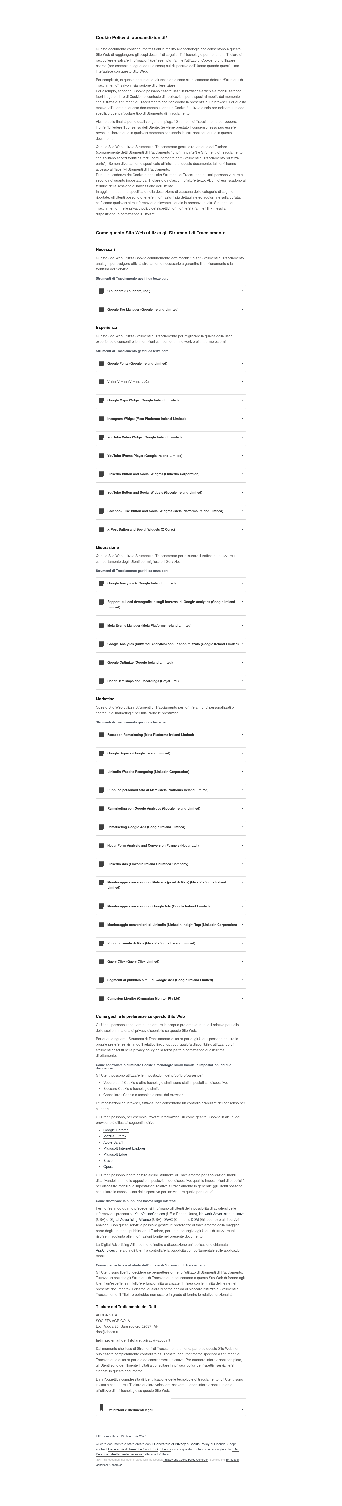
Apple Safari (113, 1142)
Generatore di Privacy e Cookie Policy (182, 1443)
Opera (108, 1166)
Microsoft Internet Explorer (124, 1148)
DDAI (195, 1219)
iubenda (165, 1449)
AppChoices (105, 1250)
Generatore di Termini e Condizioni (133, 1449)
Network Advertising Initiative (222, 1213)
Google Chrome (116, 1129)
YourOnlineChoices (150, 1213)
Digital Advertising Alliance (130, 1219)
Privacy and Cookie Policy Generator (185, 1459)
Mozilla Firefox (114, 1135)
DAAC (168, 1219)
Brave (108, 1160)
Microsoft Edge (115, 1154)
